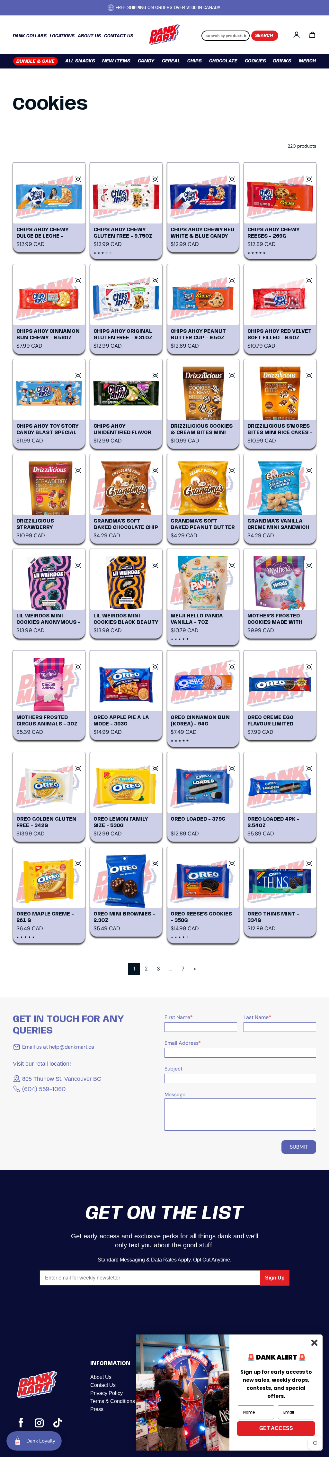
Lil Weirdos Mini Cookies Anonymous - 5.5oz (48, 619)
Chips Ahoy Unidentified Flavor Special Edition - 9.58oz (122, 429)
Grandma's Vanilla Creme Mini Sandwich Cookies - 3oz (278, 524)
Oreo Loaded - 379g (198, 819)
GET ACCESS (276, 1428)
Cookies (255, 61)
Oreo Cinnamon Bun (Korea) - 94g (200, 721)
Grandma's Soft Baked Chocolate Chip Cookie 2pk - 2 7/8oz (125, 524)
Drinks (282, 61)
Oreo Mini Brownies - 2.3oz (124, 917)
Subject (173, 1068)
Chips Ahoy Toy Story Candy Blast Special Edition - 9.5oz (47, 429)
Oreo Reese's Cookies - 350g (201, 917)
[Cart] (312, 35)
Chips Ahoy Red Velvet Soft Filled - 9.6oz (279, 335)
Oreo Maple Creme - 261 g (45, 917)
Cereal (171, 61)
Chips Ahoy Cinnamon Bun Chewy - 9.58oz (48, 335)
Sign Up (275, 1277)
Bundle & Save (35, 61)
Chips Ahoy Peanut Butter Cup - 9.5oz (198, 335)
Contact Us (103, 1385)
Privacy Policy (106, 1393)
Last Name (257, 1017)
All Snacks (80, 61)
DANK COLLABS (30, 36)
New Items (116, 61)
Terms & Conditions (112, 1401)
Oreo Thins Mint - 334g (273, 917)
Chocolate (223, 61)
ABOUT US (89, 36)
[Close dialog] (314, 1342)
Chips (194, 61)
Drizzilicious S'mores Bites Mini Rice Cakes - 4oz (279, 429)
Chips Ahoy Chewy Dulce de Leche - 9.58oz (42, 233)
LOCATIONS (62, 36)
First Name (178, 1017)
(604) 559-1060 (44, 1089)
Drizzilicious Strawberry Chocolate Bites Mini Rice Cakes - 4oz (47, 524)
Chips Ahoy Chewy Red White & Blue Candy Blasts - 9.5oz (202, 233)
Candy (146, 61)
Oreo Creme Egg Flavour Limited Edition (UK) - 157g (273, 721)
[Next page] (195, 969)
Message (174, 1094)
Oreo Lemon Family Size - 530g (120, 822)
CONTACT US (118, 36)
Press (96, 1409)
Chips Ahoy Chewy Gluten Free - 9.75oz (122, 233)
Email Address (182, 1043)
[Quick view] (78, 179)
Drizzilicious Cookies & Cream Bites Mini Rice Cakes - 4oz (202, 429)
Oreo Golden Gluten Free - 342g (46, 822)
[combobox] (225, 36)
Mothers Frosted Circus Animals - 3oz (46, 721)
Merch (307, 61)
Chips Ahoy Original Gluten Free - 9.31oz (122, 335)
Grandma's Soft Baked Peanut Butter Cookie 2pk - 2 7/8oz (203, 524)
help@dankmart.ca (71, 1046)
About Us (100, 1377)
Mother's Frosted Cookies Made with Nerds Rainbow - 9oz (277, 619)
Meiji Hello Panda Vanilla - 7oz (197, 619)
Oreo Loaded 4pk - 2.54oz (273, 822)
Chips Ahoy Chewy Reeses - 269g (273, 233)
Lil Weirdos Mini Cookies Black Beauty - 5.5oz (125, 619)
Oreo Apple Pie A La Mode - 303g (121, 721)
